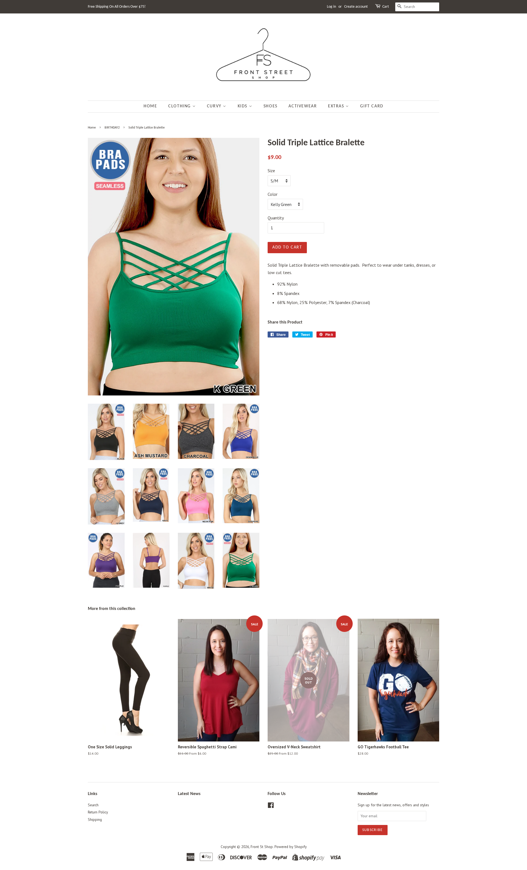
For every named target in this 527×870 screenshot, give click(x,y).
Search (93, 804)
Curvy (215, 106)
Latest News (189, 794)
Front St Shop (262, 846)
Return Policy (98, 812)
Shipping (95, 819)
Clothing (180, 106)
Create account (356, 7)
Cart (385, 7)
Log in (331, 7)
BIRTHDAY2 (112, 127)
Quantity (276, 218)
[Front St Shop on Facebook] (271, 806)
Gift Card (371, 106)
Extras (337, 106)
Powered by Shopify (290, 846)
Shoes (270, 106)
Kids (243, 106)
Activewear (302, 106)
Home (150, 106)
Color (272, 194)
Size (271, 170)
